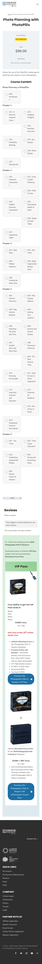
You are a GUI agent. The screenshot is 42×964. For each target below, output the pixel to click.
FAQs (5, 885)
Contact (6, 906)
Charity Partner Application (13, 931)
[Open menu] (37, 4)
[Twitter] (21, 953)
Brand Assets (8, 928)
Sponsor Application (10, 935)
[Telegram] (37, 953)
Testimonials (8, 899)
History (5, 903)
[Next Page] (20, 498)
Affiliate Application (10, 921)
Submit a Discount (10, 924)
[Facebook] (16, 953)
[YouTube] (32, 953)
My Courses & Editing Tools (13, 875)
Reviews (6, 878)
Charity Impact (8, 896)
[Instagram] (26, 953)
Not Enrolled (21, 39)
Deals (5, 881)
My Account (7, 871)
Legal (5, 910)
